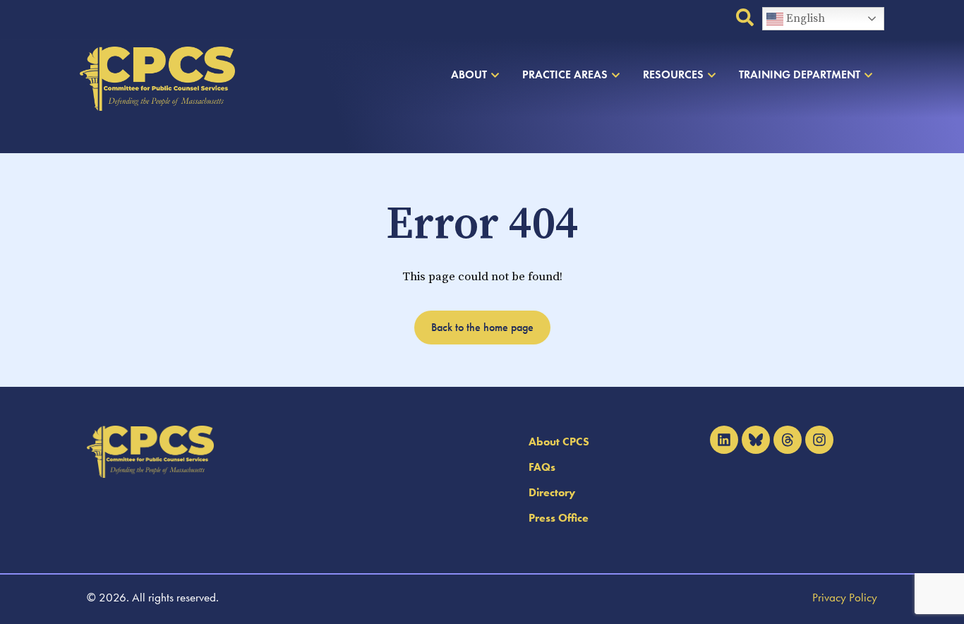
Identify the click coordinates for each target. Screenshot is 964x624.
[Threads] (787, 440)
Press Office (559, 517)
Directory (552, 492)
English (804, 18)
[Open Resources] (711, 74)
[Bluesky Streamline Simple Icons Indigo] (756, 440)
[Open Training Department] (868, 74)
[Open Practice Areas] (615, 74)
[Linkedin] (724, 440)
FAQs (542, 467)
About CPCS (559, 441)
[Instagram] (819, 440)
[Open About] (495, 74)
